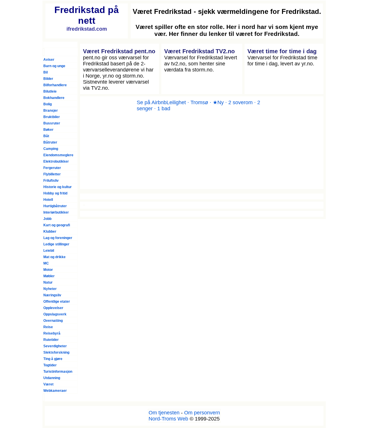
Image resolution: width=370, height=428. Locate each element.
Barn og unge (54, 66)
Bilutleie (50, 91)
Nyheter (50, 289)
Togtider (50, 365)
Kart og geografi (56, 225)
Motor (48, 270)
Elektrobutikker (56, 161)
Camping (50, 149)
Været (48, 384)
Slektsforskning (56, 352)
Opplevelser (53, 308)
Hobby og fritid (55, 193)
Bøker (48, 130)
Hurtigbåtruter (55, 206)
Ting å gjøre (52, 359)
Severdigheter (55, 346)
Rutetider (51, 340)
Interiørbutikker (56, 212)
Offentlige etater (56, 302)
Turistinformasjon (57, 372)
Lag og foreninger (57, 238)
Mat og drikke (54, 257)
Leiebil (48, 251)
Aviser (48, 60)
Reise (48, 327)
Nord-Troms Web (168, 419)
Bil (45, 72)
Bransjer (50, 111)
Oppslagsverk (54, 314)
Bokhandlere (53, 98)
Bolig (47, 104)
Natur (48, 282)
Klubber (49, 231)
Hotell (48, 200)
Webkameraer (55, 391)
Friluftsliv (51, 181)
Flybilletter (52, 174)
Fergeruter (52, 168)
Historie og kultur (57, 187)
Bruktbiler (51, 117)
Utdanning (51, 378)
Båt (46, 136)
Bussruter (51, 123)
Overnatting (53, 321)
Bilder (48, 79)
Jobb (47, 219)
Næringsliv (52, 295)
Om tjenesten (164, 413)
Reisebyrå (51, 333)
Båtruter (50, 142)
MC (46, 263)
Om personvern (202, 413)
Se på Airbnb (151, 102)
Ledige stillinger (56, 244)
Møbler (49, 276)
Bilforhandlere (55, 85)
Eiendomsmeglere (58, 155)
